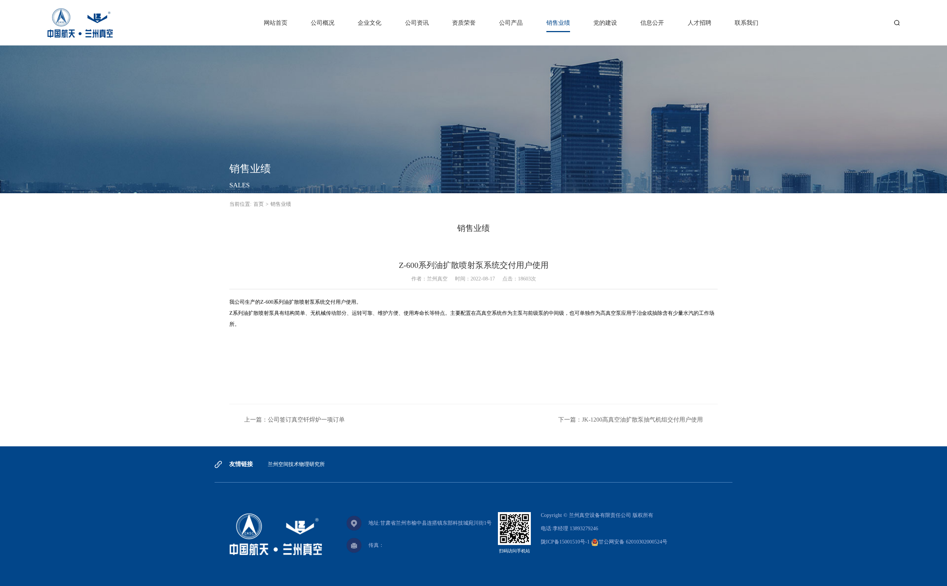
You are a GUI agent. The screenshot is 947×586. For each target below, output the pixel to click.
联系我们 (746, 23)
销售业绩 (558, 23)
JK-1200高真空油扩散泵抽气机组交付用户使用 (642, 419)
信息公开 (652, 23)
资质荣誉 (464, 23)
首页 (258, 204)
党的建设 (605, 23)
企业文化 (369, 23)
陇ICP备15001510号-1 (565, 542)
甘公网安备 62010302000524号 (633, 542)
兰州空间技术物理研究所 (296, 464)
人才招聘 (699, 23)
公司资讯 (417, 23)
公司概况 (322, 23)
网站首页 (275, 23)
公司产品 (511, 23)
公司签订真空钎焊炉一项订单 (306, 419)
